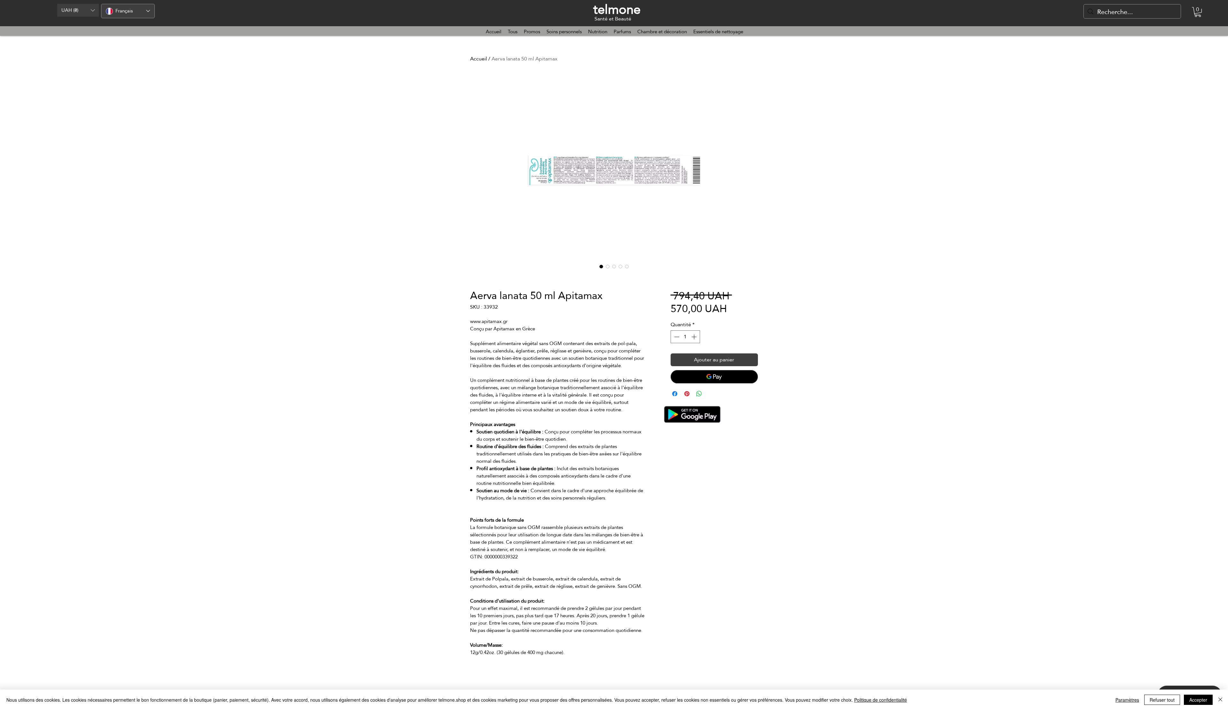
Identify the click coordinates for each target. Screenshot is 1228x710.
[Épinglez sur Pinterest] (687, 394)
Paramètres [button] (1127, 700)
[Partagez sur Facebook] (675, 394)
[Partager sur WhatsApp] (699, 394)
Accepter (1198, 700)
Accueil (478, 59)
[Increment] (694, 337)
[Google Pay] (714, 376)
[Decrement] (676, 337)
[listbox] (78, 10)
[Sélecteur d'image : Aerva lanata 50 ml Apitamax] (601, 266)
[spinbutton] (685, 337)
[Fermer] (1220, 700)
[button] (78, 10)
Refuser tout (1162, 700)
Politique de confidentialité (880, 700)
